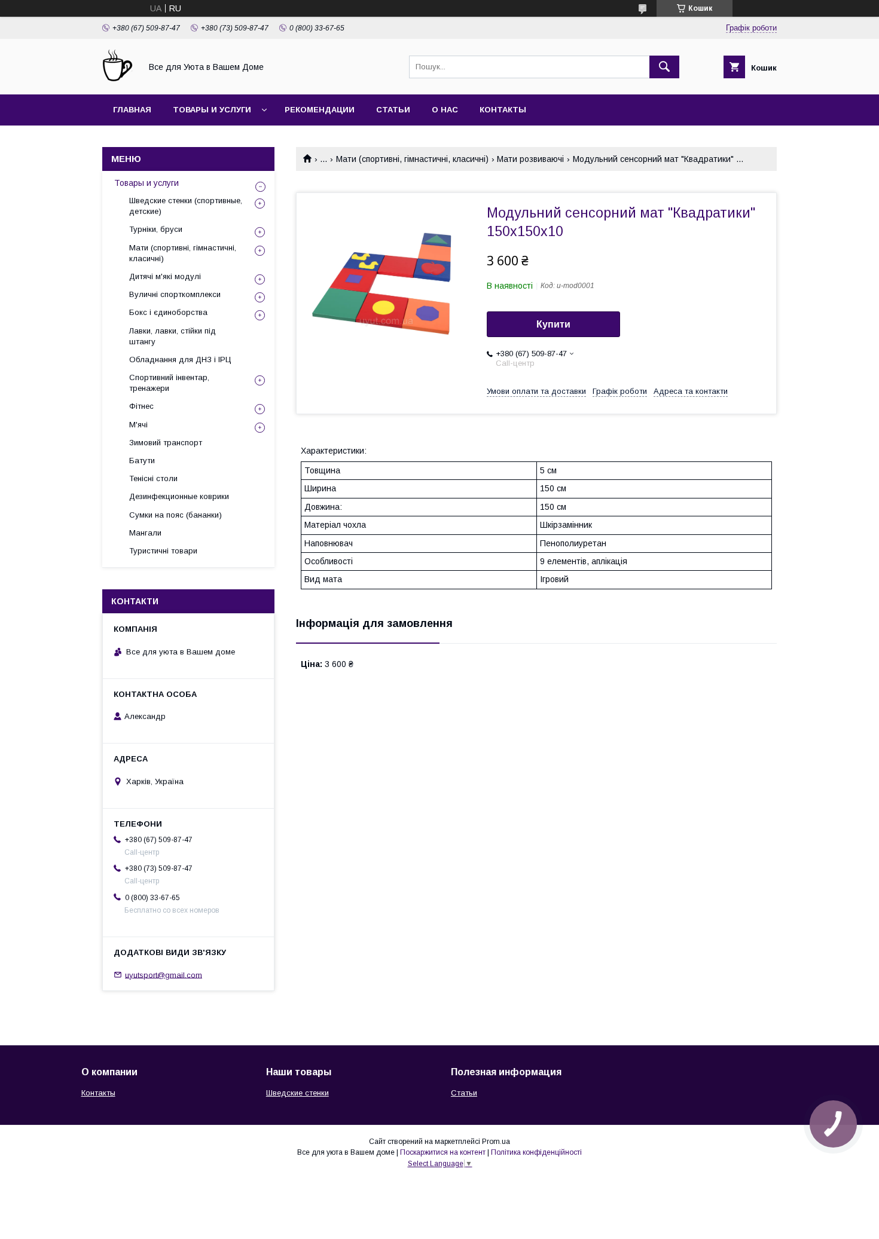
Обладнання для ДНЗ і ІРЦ (180, 359)
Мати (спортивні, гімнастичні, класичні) (412, 159)
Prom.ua (496, 1141)
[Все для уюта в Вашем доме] (118, 79)
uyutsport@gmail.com (163, 974)
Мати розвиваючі (530, 159)
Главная (132, 109)
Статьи (393, 109)
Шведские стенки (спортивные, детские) (185, 206)
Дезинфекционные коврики (179, 496)
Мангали (145, 532)
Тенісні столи (153, 478)
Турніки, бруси (155, 229)
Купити (553, 324)
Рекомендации (320, 109)
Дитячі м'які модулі (165, 276)
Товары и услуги (212, 109)
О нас (445, 109)
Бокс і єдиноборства (168, 312)
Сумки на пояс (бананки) (175, 514)
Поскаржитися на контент (443, 1152)
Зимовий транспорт (165, 442)
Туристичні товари (163, 550)
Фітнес (141, 406)
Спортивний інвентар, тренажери (169, 383)
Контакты (503, 109)
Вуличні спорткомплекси (175, 294)
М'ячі (138, 424)
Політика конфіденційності (536, 1152)
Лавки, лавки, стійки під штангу (172, 336)
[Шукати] (664, 67)
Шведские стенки (297, 1092)
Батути (142, 460)
